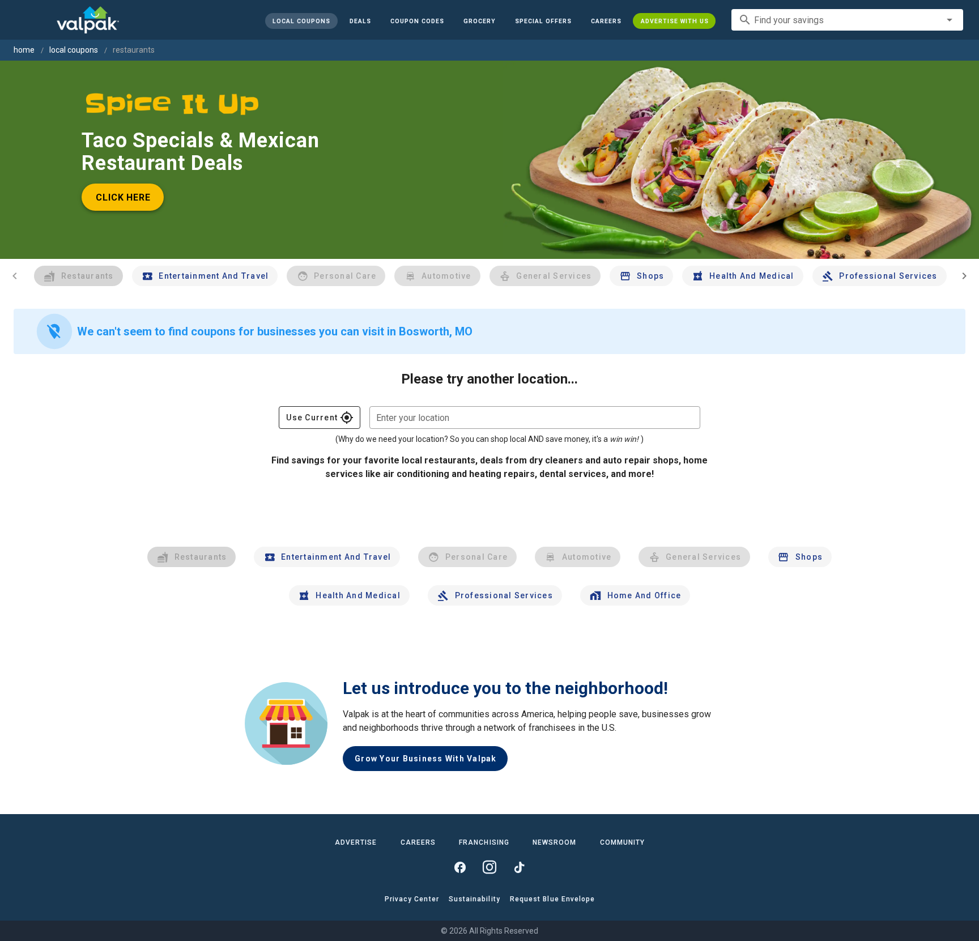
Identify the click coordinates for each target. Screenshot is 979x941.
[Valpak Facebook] (460, 867)
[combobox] (847, 20)
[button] (542, 21)
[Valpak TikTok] (519, 867)
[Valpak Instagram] (489, 867)
